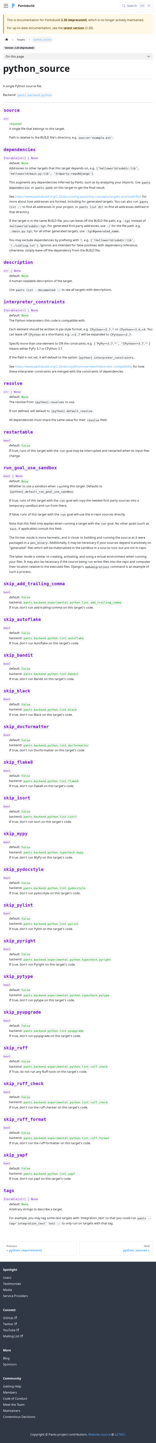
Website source (99, 1434)
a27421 (120, 1434)
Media (7, 1290)
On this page (15, 56)
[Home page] (6, 40)
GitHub (8, 1318)
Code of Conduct (15, 1398)
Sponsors (10, 1364)
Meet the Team (14, 1405)
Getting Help (12, 1386)
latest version (74, 28)
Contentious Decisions (19, 1417)
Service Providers (15, 1296)
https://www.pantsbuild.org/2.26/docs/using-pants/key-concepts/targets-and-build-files (78, 196)
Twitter (8, 1324)
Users (7, 1278)
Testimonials (12, 1284)
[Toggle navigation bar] (6, 6)
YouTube (9, 1330)
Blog (6, 1358)
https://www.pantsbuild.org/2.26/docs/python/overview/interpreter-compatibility (73, 366)
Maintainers (11, 1411)
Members (10, 1392)
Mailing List (11, 1336)
